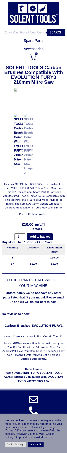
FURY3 (35, 372)
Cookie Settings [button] (15, 444)
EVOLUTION (21, 372)
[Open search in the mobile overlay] (33, 32)
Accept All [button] (35, 444)
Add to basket (40, 236)
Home (28, 368)
